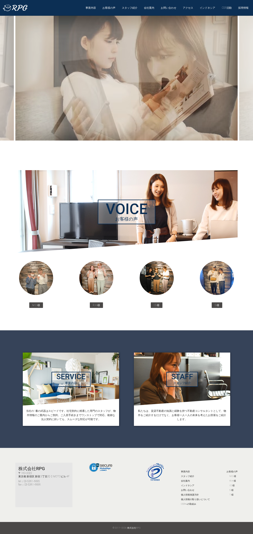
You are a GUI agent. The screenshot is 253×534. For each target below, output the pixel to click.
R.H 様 (232, 481)
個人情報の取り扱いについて (195, 499)
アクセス (188, 7)
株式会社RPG (31, 468)
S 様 (231, 490)
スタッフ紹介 (129, 7)
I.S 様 (232, 485)
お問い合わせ (168, 7)
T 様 (231, 494)
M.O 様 (232, 476)
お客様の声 (108, 7)
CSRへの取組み (188, 504)
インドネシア (207, 7)
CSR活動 (227, 7)
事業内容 (91, 7)
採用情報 (243, 7)
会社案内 (149, 7)
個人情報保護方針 (190, 494)
